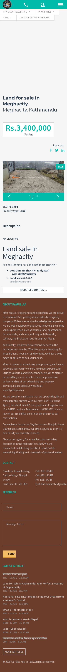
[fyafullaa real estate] (7, 4)
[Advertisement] (33, 56)
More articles (14, 651)
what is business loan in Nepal (20, 619)
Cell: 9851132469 (44, 471)
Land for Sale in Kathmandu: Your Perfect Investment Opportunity (33, 585)
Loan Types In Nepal (14, 628)
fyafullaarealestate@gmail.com (49, 484)
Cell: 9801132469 (44, 475)
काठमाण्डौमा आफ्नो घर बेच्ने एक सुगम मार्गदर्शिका (25, 638)
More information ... (33, 290)
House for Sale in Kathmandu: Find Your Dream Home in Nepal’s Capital (33, 598)
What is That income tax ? (18, 610)
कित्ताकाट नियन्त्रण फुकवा (15, 574)
